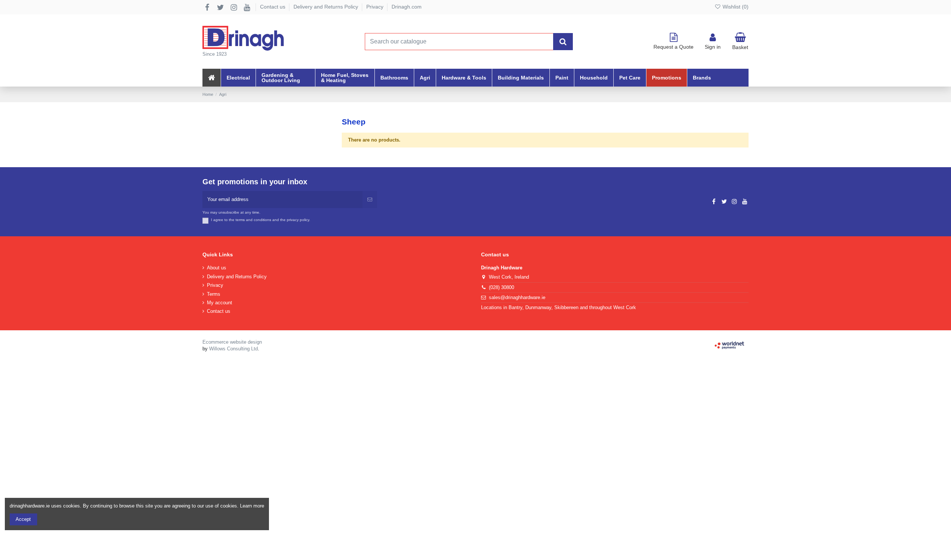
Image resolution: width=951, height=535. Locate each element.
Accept (23, 519)
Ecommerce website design (232, 342)
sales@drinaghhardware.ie (517, 297)
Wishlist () (735, 7)
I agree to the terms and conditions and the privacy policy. (260, 220)
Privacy (375, 7)
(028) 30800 (501, 287)
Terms (213, 294)
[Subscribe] (370, 199)
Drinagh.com (407, 7)
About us (216, 267)
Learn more (252, 506)
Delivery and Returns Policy (326, 7)
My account (219, 302)
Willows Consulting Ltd (233, 348)
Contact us (273, 7)
